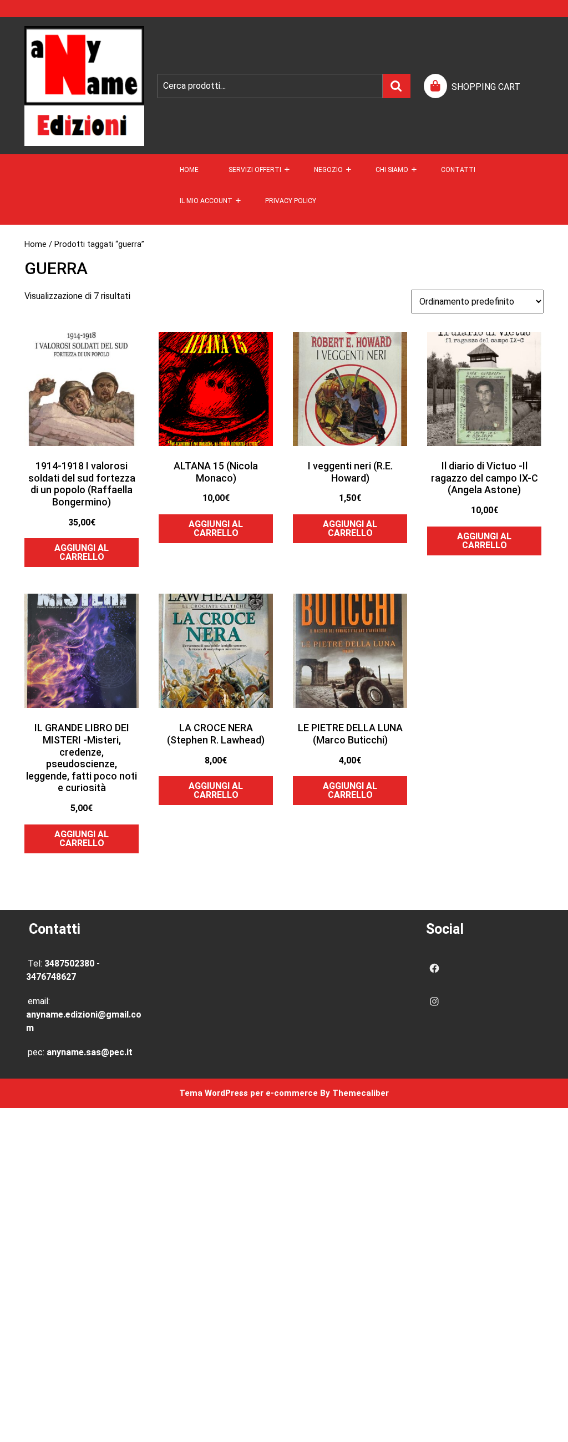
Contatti (458, 170)
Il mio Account (206, 201)
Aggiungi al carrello (81, 552)
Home (189, 170)
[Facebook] (434, 968)
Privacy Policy (290, 201)
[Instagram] (434, 1001)
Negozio (328, 170)
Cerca (396, 86)
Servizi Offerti (255, 170)
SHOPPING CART (486, 87)
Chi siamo (392, 170)
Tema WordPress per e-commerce (248, 1093)
